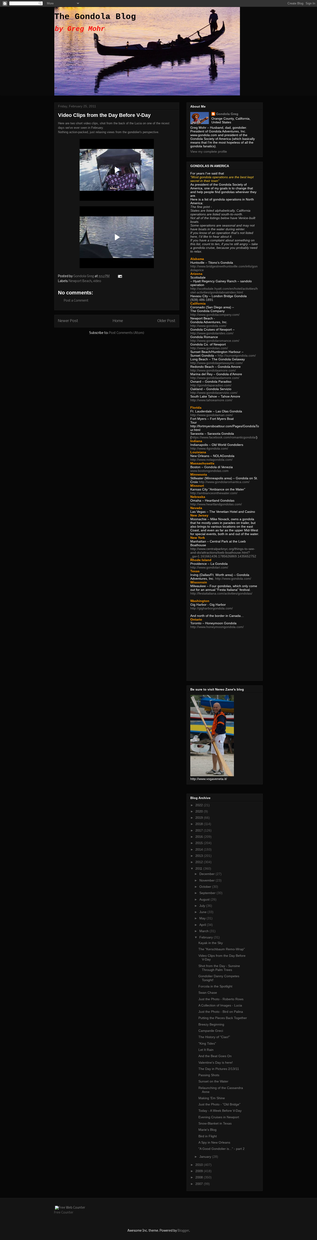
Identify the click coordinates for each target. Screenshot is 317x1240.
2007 (199, 1184)
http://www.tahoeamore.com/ (211, 400)
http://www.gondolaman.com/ (211, 415)
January (205, 1156)
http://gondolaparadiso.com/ (210, 385)
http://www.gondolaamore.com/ (213, 370)
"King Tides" (207, 1043)
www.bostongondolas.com (209, 471)
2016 (199, 837)
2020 (199, 811)
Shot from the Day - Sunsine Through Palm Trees (219, 968)
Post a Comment (76, 301)
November (207, 880)
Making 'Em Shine (211, 1098)
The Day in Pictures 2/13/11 (218, 1069)
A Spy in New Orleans (214, 1142)
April (203, 925)
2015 (199, 843)
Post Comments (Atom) (126, 333)
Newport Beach (80, 281)
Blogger (183, 1231)
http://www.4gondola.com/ (209, 448)
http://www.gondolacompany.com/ (214, 314)
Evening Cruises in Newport (218, 1117)
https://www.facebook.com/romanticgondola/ (223, 437)
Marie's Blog (207, 1129)
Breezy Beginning (211, 1024)
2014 (199, 849)
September (208, 893)
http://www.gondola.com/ (208, 326)
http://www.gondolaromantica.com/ (224, 482)
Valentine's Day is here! (215, 1062)
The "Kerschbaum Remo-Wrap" (221, 949)
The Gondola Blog (95, 17)
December (207, 874)
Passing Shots (208, 1075)
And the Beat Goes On (215, 1056)
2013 (199, 856)
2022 (199, 805)
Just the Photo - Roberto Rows (220, 999)
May (203, 918)
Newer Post (68, 321)
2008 (199, 1177)
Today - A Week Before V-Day (220, 1110)
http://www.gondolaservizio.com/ (213, 393)
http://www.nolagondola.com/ (211, 459)
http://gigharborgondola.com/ (211, 608)
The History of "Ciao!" (214, 1037)
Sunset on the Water (213, 1081)
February (206, 937)
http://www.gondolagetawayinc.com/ (216, 363)
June (203, 912)
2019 (199, 817)
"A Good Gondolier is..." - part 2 (221, 1149)
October (205, 886)
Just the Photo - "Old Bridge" (219, 1104)
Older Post (166, 321)
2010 (199, 1165)
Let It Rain (205, 1050)
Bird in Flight (207, 1136)
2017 (199, 830)
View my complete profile (208, 151)
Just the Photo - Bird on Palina (220, 1011)
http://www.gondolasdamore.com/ (214, 378)
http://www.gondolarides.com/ (211, 333)
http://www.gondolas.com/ (209, 348)
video (97, 281)
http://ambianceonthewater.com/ (213, 493)
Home (118, 321)
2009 (199, 1171)
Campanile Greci (210, 1031)
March (204, 931)
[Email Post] (119, 276)
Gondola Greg (227, 114)
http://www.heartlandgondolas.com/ (216, 504)
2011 (199, 868)
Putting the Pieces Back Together (222, 1018)
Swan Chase (207, 992)
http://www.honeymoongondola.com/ (217, 627)
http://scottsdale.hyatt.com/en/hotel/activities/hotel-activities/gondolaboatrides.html (224, 290)
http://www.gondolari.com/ (209, 567)
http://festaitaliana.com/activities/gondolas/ (221, 593)
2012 (199, 862)
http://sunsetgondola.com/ (237, 355)
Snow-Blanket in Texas (215, 1123)
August (204, 899)
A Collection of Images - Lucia (220, 1005)
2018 (199, 824)
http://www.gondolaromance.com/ (214, 340)
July (202, 906)
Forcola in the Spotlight (215, 986)
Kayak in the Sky (210, 943)
